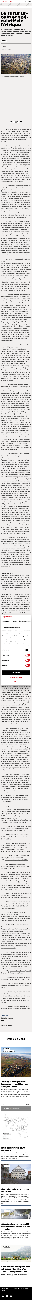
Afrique (2, 1020)
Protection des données (21, 1288)
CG (11, 1288)
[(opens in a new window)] (21, 122)
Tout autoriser (16, 672)
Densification (9, 1051)
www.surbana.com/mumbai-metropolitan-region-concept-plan (16, 888)
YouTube (3, 1296)
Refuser (16, 682)
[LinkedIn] (14, 122)
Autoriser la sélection (16, 677)
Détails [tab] (15, 621)
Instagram (11, 1296)
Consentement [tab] (6, 621)
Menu (29, 1)
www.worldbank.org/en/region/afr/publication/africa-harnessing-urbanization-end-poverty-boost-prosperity (16, 946)
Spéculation (3, 1017)
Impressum (5, 1288)
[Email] (17, 122)
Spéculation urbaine (6, 1025)
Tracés (4, 40)
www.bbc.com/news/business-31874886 (17, 898)
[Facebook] (11, 122)
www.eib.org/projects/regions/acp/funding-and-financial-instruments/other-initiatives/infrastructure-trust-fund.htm (16, 931)
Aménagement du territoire (7, 1018)
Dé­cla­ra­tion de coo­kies (8, 1291)
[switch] (27, 655)
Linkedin (7, 1296)
